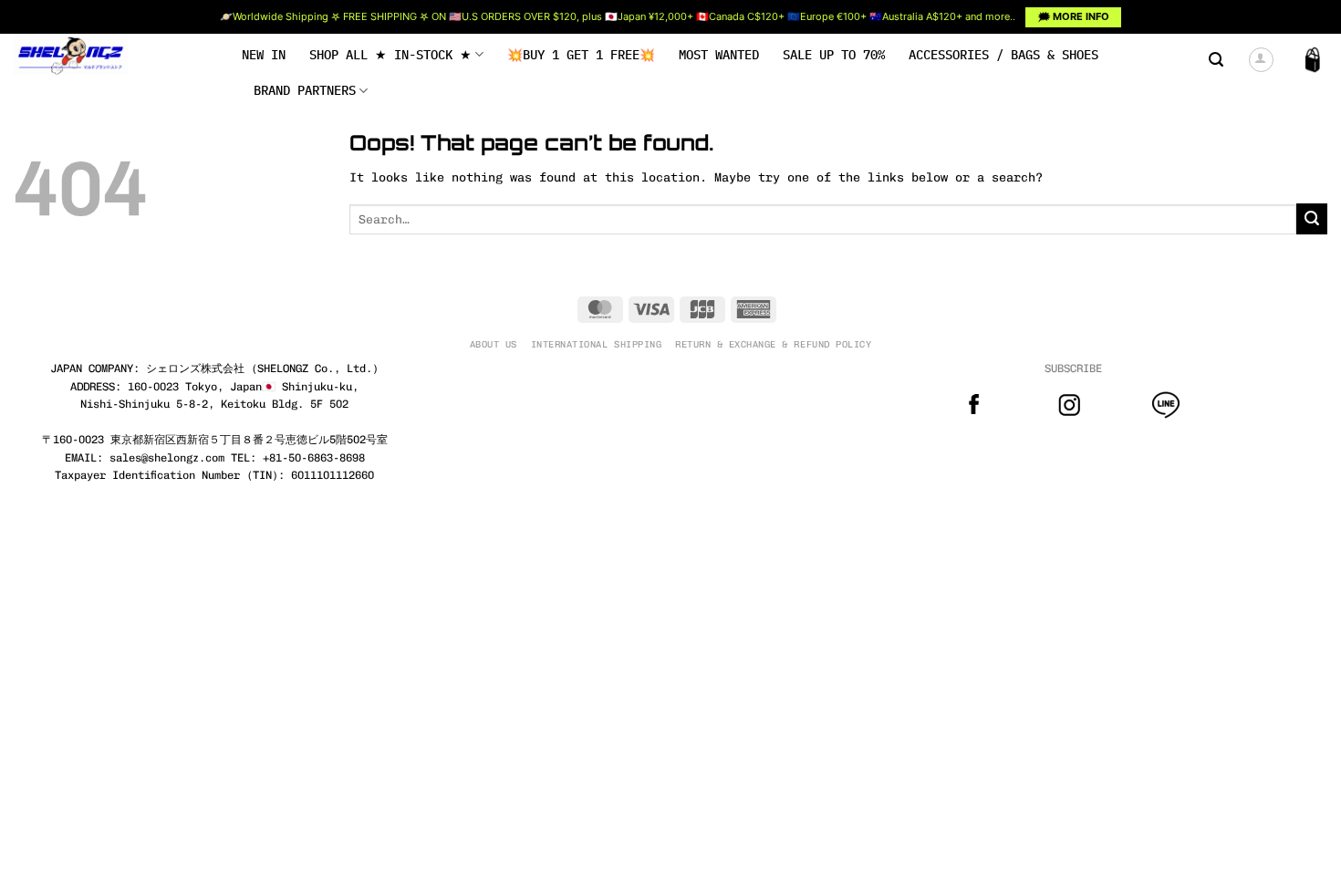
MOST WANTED (719, 55)
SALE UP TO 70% (834, 55)
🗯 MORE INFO (1073, 16)
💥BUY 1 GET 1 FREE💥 (581, 55)
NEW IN (264, 55)
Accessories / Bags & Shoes (1003, 55)
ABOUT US (493, 344)
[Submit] (1311, 218)
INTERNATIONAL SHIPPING (596, 344)
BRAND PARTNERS (305, 90)
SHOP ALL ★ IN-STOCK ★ (390, 55)
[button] (1216, 60)
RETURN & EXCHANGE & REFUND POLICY (773, 344)
